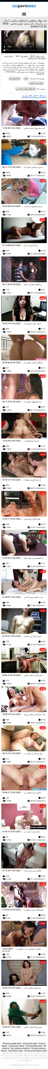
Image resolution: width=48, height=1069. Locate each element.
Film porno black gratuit (33, 1046)
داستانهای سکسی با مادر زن (25, 89)
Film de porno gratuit (15, 1051)
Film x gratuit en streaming (20, 1048)
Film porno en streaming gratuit (35, 1051)
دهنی (26, 79)
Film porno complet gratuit (12, 1043)
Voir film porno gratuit (16, 1046)
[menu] (24, 14)
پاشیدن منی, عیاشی (36, 83)
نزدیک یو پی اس (14, 79)
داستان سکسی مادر (32, 1065)
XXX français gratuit (30, 1043)
